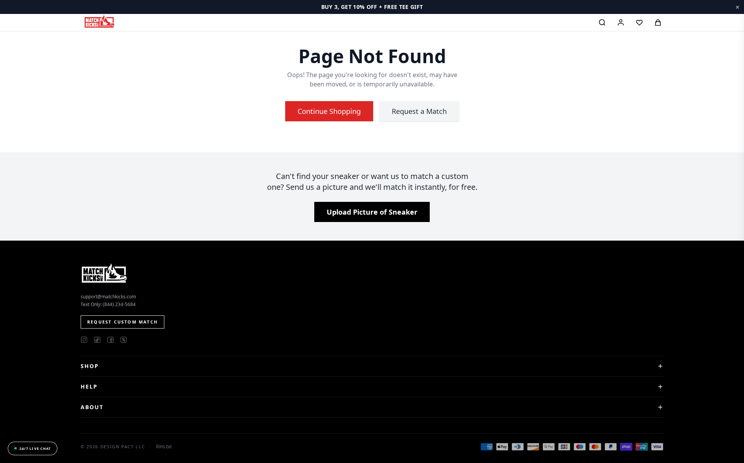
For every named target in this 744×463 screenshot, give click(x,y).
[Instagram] (84, 339)
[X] (123, 339)
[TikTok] (97, 339)
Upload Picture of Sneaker (372, 212)
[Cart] (658, 22)
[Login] (620, 22)
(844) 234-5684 (119, 304)
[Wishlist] (639, 22)
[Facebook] (110, 339)
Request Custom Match (122, 322)
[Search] (602, 22)
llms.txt (164, 447)
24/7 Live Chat (35, 448)
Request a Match (419, 111)
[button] (372, 7)
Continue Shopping (329, 111)
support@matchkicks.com (108, 296)
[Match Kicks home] (99, 21)
